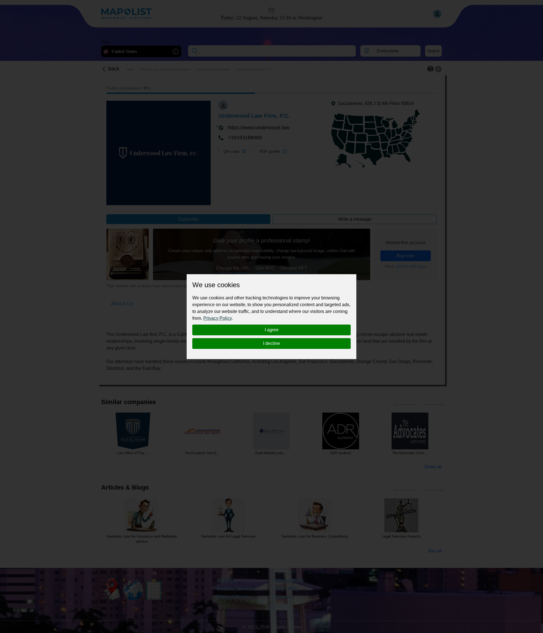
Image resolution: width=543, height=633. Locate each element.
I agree (272, 329)
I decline (271, 343)
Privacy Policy (217, 318)
